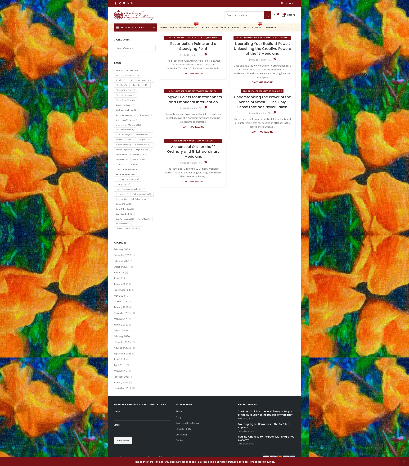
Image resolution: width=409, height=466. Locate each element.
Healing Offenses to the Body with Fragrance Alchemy (266, 438)
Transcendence (124, 223)
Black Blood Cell (178, 37)
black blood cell (140, 85)
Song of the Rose (125, 209)
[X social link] (120, 3)
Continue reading (193, 73)
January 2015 (121, 382)
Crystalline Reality (125, 105)
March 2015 (120, 370)
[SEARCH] (267, 15)
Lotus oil (121, 164)
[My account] (282, 3)
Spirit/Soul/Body (124, 214)
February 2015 (122, 376)
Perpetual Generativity (127, 174)
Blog (191, 37)
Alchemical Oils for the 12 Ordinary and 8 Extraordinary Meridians (193, 151)
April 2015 (119, 365)
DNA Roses (146, 115)
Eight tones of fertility (127, 120)
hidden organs (124, 149)
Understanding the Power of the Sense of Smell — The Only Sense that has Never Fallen (262, 102)
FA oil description (125, 129)
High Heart (122, 159)
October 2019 (121, 266)
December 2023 (122, 255)
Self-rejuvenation (140, 199)
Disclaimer (181, 434)
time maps (144, 219)
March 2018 (120, 301)
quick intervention (142, 194)
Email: (117, 424)
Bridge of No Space (125, 95)
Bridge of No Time (125, 100)
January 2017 (121, 324)
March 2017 (120, 318)
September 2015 (122, 353)
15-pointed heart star (141, 80)
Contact (180, 440)
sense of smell (124, 204)
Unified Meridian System (128, 228)
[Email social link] (124, 3)
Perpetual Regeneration (127, 179)
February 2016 (122, 336)
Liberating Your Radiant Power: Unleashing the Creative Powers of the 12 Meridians (262, 48)
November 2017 (122, 313)
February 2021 (122, 260)
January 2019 (121, 284)
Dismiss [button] (404, 461)
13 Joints (121, 80)
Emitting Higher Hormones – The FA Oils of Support (264, 425)
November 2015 (122, 347)
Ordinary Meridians (126, 169)
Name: (117, 411)
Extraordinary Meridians (128, 125)
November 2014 (122, 388)
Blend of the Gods (125, 90)
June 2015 (119, 359)
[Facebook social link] (116, 3)
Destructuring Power (126, 110)
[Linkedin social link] (128, 3)
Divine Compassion (125, 115)
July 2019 (119, 272)
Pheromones (123, 184)
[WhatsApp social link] (132, 3)
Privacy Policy (183, 428)
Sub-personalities (125, 219)
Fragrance (144, 139)
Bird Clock (121, 85)
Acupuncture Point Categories (186, 91)
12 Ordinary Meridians (127, 75)
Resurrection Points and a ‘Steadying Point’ (193, 46)
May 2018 (119, 295)
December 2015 (122, 341)
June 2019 (119, 278)
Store (179, 411)
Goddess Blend (143, 144)
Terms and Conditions (187, 422)
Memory (136, 164)
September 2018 (122, 289)
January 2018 (121, 307)
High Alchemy (143, 149)
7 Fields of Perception (127, 70)
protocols (122, 194)
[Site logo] (134, 14)
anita (194, 55)
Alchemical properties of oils (259, 91)
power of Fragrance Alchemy (130, 189)
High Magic (138, 159)
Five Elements (143, 134)
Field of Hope (124, 134)
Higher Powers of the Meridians (131, 154)
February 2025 (122, 249)
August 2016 (121, 330)
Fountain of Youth (125, 139)
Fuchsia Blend (123, 144)
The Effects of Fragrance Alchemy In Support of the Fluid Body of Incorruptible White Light (266, 413)
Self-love (121, 199)
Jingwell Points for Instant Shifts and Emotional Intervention (193, 99)
